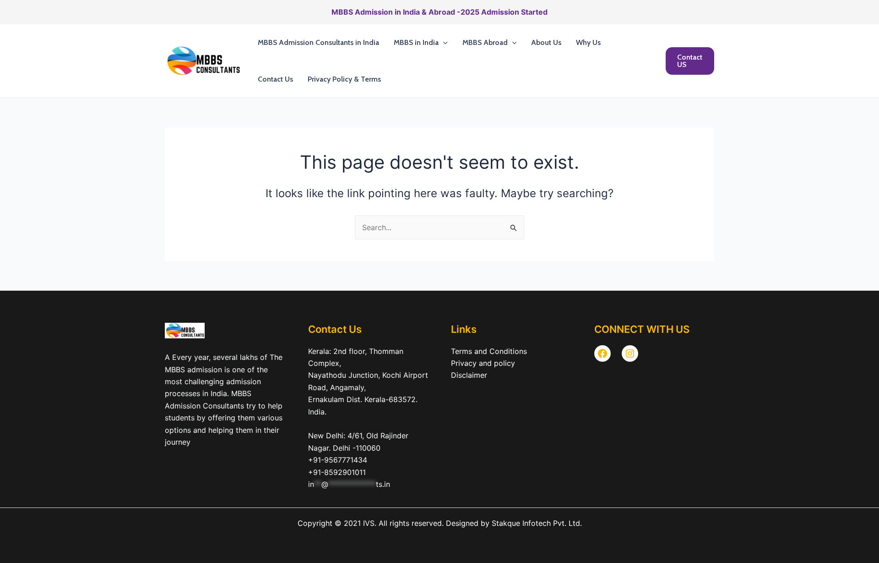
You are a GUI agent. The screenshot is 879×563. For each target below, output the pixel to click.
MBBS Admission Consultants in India (318, 42)
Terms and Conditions (489, 351)
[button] (443, 42)
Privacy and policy (483, 363)
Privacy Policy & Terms (344, 79)
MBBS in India (416, 42)
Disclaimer (469, 375)
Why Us (588, 42)
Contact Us (275, 79)
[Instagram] (630, 353)
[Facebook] (602, 353)
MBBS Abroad (485, 42)
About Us (546, 42)
